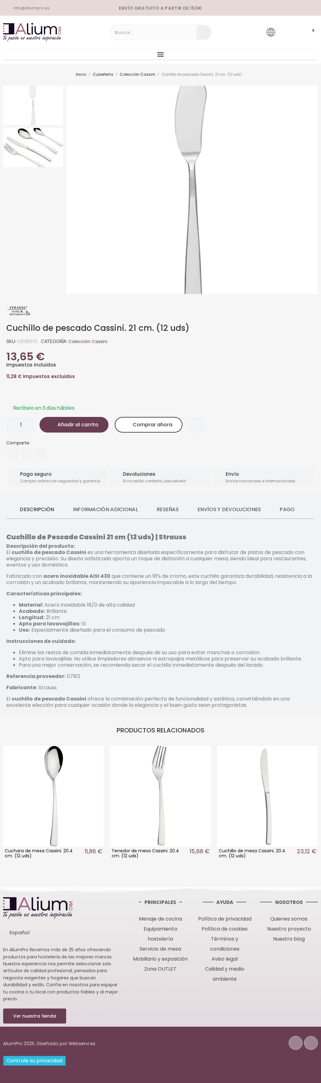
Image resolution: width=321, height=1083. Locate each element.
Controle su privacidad (34, 1060)
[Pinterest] (40, 453)
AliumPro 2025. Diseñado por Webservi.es (49, 1043)
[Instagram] (311, 1043)
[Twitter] (26, 453)
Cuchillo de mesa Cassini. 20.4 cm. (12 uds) (252, 853)
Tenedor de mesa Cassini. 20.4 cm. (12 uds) (145, 853)
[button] (72, 190)
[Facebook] (12, 453)
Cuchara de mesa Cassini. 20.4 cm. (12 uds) (39, 853)
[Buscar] (204, 32)
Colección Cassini (87, 341)
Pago (287, 509)
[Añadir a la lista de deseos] (197, 425)
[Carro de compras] (307, 32)
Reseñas (168, 509)
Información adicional (105, 509)
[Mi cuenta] (288, 32)
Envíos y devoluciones (229, 509)
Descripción (37, 509)
